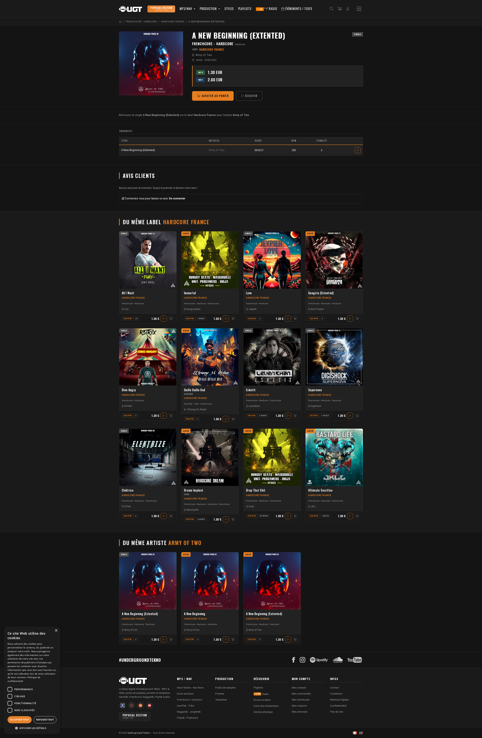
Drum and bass (185, 693)
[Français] (355, 732)
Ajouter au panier (215, 96)
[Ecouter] (151, 63)
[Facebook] (293, 660)
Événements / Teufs (298, 8)
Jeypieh (253, 309)
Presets (219, 693)
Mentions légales (339, 699)
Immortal (190, 293)
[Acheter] (171, 319)
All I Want (128, 293)
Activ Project (317, 309)
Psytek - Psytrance (187, 717)
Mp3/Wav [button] (186, 8)
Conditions (336, 693)
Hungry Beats (193, 309)
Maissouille (192, 510)
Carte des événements (266, 705)
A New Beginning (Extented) (140, 614)
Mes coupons (299, 705)
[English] (361, 732)
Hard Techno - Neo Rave (190, 687)
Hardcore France (133, 298)
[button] (32, 728)
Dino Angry (129, 390)
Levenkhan (254, 406)
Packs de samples (225, 687)
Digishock (316, 406)
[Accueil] (120, 21)
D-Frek (127, 506)
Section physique (263, 711)
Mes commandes (301, 693)
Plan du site (336, 711)
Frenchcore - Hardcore (212, 43)
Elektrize (127, 490)
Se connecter (177, 198)
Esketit (250, 390)
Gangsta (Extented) (321, 293)
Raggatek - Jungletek (189, 711)
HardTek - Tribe (191, 404)
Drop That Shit (255, 490)
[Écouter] (358, 150)
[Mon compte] (348, 8)
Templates (221, 699)
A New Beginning (194, 614)
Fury (126, 309)
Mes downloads (301, 699)
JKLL (313, 506)
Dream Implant (193, 492)
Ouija (251, 506)
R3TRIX (128, 406)
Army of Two (204, 55)
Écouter (251, 96)
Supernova (315, 390)
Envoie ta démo (262, 699)
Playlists (244, 8)
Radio (268, 8)
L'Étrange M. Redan (196, 409)
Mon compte (299, 687)
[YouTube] (355, 660)
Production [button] (209, 8)
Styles (229, 8)
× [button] (56, 630)
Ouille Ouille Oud (194, 392)
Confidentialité (338, 705)
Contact (334, 687)
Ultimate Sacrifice (320, 490)
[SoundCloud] (338, 660)
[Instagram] (302, 660)
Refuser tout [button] (45, 719)
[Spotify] (319, 660)
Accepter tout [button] (19, 719)
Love (249, 293)
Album (186, 233)
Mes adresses (299, 711)
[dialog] (32, 680)
